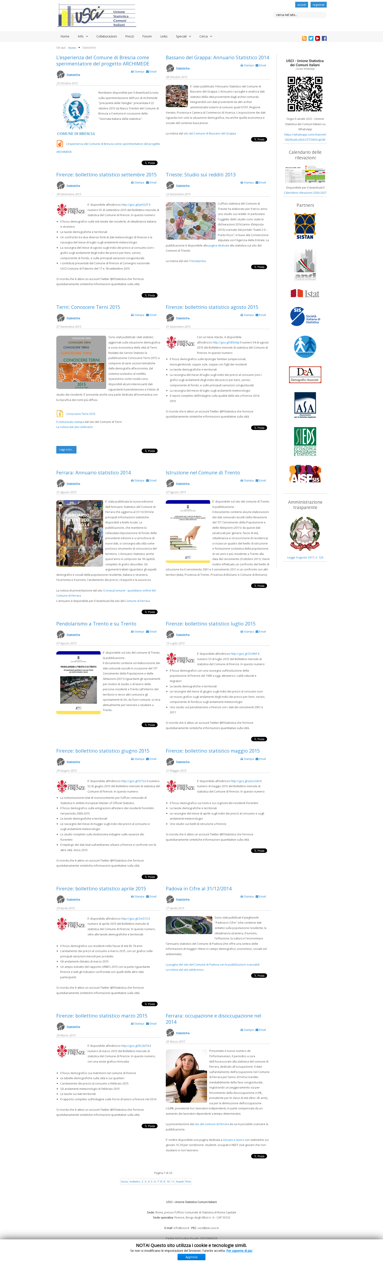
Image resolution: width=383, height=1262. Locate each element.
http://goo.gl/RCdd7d (135, 1046)
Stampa (139, 71)
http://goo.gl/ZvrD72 (134, 919)
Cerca (203, 36)
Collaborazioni (106, 36)
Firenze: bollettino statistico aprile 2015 (101, 888)
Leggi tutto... (66, 449)
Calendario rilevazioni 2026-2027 (305, 193)
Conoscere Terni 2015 (80, 414)
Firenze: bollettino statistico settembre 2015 (106, 174)
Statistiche (73, 75)
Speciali (181, 36)
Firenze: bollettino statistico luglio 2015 (211, 623)
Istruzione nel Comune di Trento (203, 472)
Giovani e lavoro (233, 1140)
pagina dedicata (218, 245)
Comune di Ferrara (137, 601)
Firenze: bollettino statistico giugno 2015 (102, 750)
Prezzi (129, 36)
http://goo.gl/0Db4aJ (226, 342)
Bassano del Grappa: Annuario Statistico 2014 (217, 57)
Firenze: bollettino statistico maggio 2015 (213, 750)
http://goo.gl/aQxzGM (245, 781)
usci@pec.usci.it (208, 1228)
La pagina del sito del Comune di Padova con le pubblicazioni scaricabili (213, 964)
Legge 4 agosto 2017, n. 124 (305, 557)
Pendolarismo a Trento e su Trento (96, 623)
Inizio (124, 1181)
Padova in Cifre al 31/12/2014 (199, 888)
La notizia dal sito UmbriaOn (74, 427)
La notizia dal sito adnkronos (185, 970)
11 (172, 1181)
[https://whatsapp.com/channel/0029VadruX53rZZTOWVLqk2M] (305, 85)
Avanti (180, 1181)
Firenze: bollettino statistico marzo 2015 (101, 1015)
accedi (301, 5)
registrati (318, 5)
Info (81, 36)
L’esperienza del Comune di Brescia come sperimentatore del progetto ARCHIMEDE (102, 60)
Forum (147, 36)
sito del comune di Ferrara (211, 1124)
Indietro (135, 1181)
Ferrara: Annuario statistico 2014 (93, 472)
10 (168, 1181)
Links (164, 36)
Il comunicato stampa (70, 422)
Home (65, 36)
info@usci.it (181, 1228)
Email (152, 71)
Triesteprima (197, 261)
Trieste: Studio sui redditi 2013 (201, 174)
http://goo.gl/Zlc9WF (244, 654)
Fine (188, 1181)
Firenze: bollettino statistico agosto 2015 (212, 307)
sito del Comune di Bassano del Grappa (210, 133)
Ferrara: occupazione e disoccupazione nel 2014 (213, 1018)
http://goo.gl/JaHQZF (134, 205)
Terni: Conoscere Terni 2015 (88, 307)
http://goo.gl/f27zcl (133, 781)
